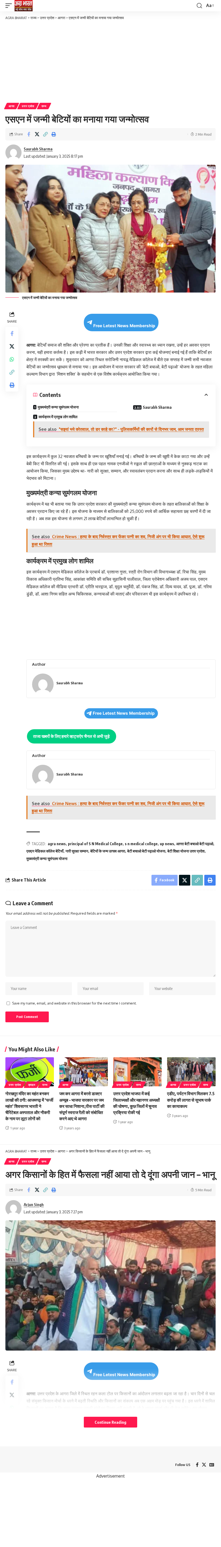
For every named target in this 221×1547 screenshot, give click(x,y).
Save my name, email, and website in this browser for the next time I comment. (74, 1003)
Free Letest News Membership (124, 325)
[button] (10, 5)
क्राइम (31, 1084)
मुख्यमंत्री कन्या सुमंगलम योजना (58, 407)
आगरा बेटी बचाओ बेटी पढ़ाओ (194, 843)
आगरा (12, 106)
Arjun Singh (34, 1204)
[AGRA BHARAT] (24, 5)
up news (167, 843)
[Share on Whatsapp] (11, 359)
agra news (57, 843)
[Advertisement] (110, 61)
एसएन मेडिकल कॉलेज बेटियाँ (44, 851)
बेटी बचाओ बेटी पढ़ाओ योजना (146, 851)
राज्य (44, 106)
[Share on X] (37, 134)
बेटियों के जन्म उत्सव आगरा (107, 851)
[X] (204, 1464)
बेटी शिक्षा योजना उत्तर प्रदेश (186, 851)
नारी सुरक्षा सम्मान (76, 851)
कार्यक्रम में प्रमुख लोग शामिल (58, 416)
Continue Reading (110, 1422)
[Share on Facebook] (28, 134)
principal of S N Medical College (95, 843)
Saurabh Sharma (38, 148)
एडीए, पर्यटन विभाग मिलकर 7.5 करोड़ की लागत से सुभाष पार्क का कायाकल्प (191, 1100)
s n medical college (141, 843)
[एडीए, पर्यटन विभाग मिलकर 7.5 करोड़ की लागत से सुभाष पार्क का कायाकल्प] (191, 1071)
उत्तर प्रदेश (28, 106)
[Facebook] (197, 1464)
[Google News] (212, 1464)
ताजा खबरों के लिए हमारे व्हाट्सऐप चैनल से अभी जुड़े (71, 736)
